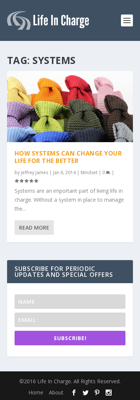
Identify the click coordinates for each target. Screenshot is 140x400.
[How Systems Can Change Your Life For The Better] (70, 106)
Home (35, 392)
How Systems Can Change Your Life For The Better (68, 157)
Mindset (89, 172)
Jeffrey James (34, 172)
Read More (34, 227)
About (56, 392)
